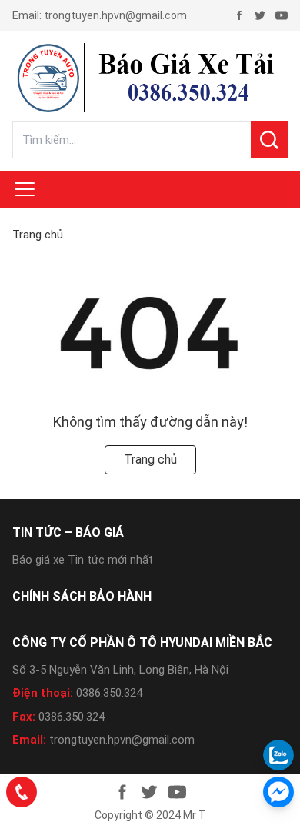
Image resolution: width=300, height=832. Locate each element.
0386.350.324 (109, 693)
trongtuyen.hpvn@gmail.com (115, 15)
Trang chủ (37, 234)
